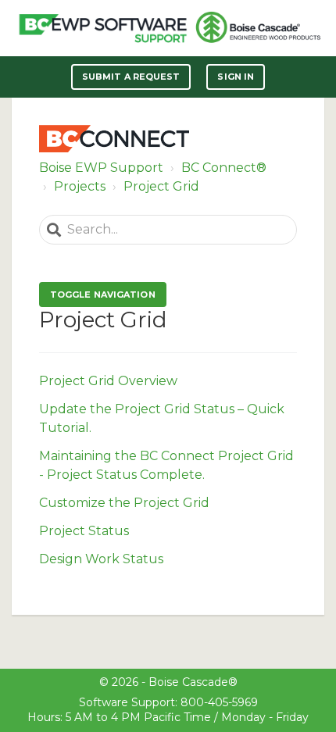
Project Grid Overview (108, 380)
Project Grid (161, 186)
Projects (79, 186)
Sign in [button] (235, 76)
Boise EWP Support (101, 167)
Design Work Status (101, 559)
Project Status (84, 530)
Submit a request (131, 76)
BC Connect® (223, 167)
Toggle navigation (102, 294)
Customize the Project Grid (124, 502)
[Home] (103, 28)
